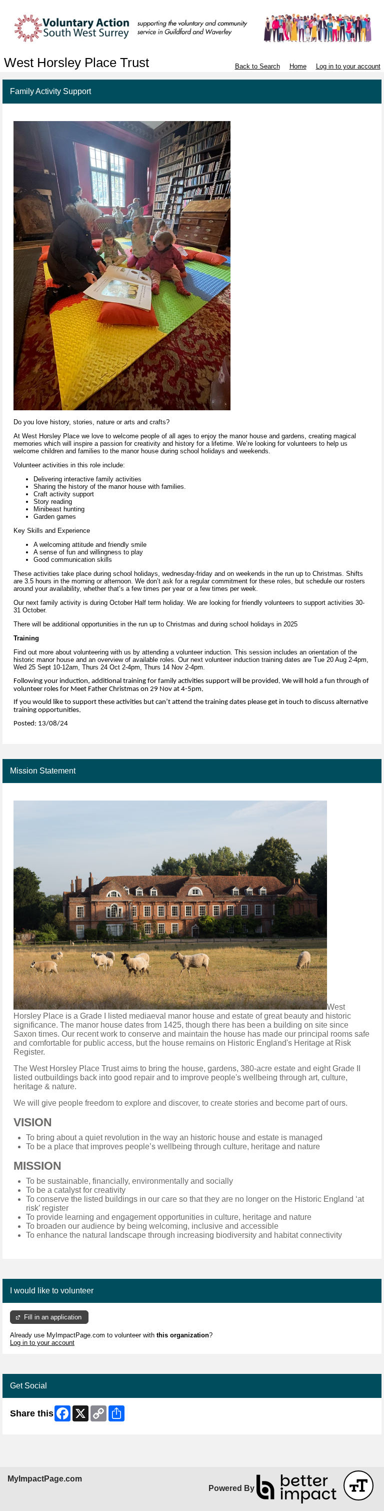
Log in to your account (348, 66)
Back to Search (257, 66)
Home (298, 66)
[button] (359, 1485)
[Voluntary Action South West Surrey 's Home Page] (192, 28)
